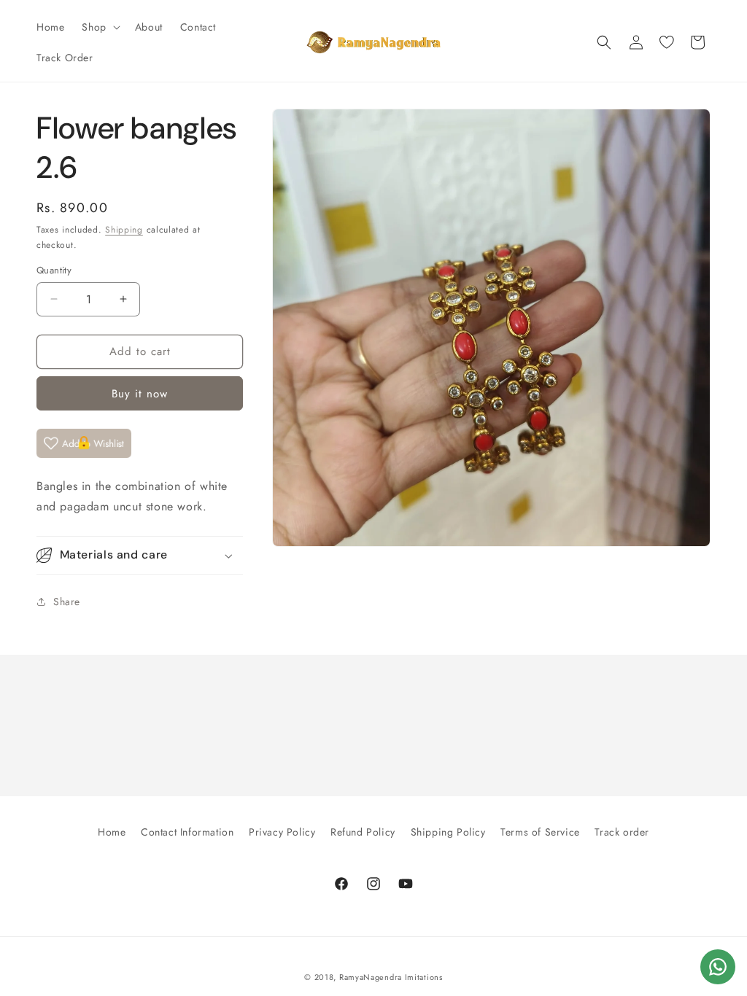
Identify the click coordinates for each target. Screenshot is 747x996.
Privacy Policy (282, 832)
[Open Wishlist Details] (666, 42)
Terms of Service (540, 832)
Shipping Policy (448, 832)
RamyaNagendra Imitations (391, 977)
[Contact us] (717, 966)
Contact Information (187, 832)
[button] (99, 27)
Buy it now (140, 394)
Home (111, 832)
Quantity (53, 270)
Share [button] (66, 601)
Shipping (124, 229)
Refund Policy (362, 832)
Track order (622, 832)
